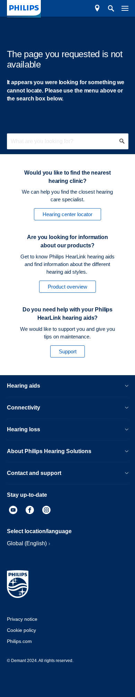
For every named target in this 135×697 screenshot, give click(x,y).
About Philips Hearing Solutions (49, 451)
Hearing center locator (67, 214)
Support (67, 351)
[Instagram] (46, 511)
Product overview (67, 287)
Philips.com (19, 641)
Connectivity (23, 408)
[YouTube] (13, 511)
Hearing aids (23, 386)
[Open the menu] (121, 8)
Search (107, 8)
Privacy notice (22, 619)
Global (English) (27, 543)
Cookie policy (21, 630)
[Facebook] (30, 511)
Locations (97, 8)
